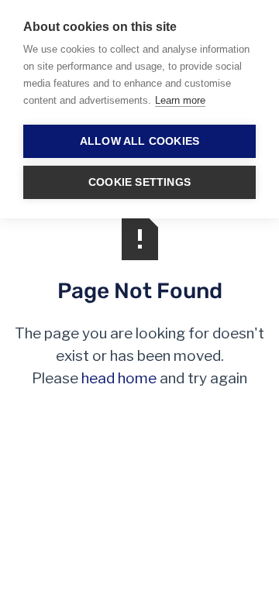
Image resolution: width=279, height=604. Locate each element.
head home (119, 378)
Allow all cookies (139, 141)
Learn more (180, 100)
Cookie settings (139, 182)
